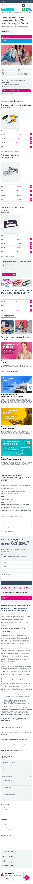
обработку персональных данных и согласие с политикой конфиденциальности (15, 589)
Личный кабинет (5, 844)
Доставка (3, 839)
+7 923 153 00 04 (7, 852)
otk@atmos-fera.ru (8, 861)
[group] (7, 327)
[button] (29, 316)
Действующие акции (6, 809)
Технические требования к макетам (10, 829)
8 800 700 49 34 (7, 856)
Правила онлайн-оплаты (7, 846)
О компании (4, 807)
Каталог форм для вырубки (7, 826)
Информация (6, 836)
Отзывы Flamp (4, 815)
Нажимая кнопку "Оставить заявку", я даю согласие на (15, 588)
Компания (5, 804)
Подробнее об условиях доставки (9, 371)
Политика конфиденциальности (8, 813)
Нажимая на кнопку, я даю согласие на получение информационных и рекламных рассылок (14, 593)
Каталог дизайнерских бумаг (8, 824)
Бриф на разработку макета (8, 831)
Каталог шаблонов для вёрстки (8, 827)
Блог (2, 811)
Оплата (2, 840)
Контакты (3, 842)
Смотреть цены (4, 41)
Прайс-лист (4, 822)
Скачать (4, 819)
